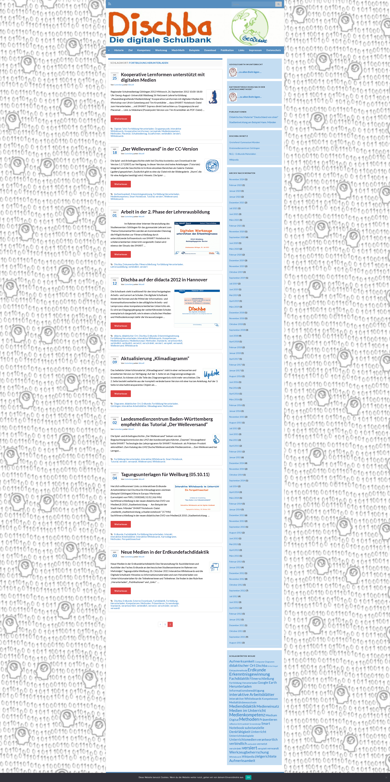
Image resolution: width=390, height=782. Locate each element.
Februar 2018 (235, 347)
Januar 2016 (235, 411)
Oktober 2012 (236, 584)
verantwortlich (175, 340)
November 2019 (237, 266)
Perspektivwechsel (131, 539)
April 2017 (234, 359)
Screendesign (172, 603)
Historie (119, 50)
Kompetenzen (169, 338)
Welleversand (171, 196)
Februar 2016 (235, 405)
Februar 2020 (235, 254)
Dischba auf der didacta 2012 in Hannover (164, 279)
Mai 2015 (233, 440)
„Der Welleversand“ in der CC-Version (159, 148)
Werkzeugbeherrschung (249, 752)
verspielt (168, 343)
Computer (260, 661)
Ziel (130, 50)
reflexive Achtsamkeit (239, 724)
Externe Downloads (142, 601)
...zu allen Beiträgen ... (249, 71)
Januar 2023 (235, 191)
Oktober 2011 (236, 631)
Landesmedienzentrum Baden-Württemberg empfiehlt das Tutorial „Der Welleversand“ (167, 421)
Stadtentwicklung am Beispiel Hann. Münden (252, 122)
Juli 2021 (233, 208)
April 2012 (234, 608)
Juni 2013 (233, 538)
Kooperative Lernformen (136, 131)
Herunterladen (240, 686)
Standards (162, 340)
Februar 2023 (235, 185)
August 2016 (235, 376)
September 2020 (237, 237)
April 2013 (234, 550)
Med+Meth (178, 50)
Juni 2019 (233, 289)
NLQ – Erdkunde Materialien (242, 154)
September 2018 (237, 330)
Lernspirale (155, 131)
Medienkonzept (137, 340)
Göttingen (116, 406)
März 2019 (234, 306)
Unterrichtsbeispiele (241, 735)
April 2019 (234, 301)
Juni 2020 (233, 243)
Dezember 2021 (236, 202)
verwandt (178, 343)
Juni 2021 (233, 214)
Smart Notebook (138, 196)
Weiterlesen (120, 118)
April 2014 (234, 492)
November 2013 (237, 521)
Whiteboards (117, 136)
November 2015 (237, 416)
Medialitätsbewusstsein (243, 702)
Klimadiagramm (154, 406)
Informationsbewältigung (246, 690)
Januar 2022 (235, 196)
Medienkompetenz (171, 131)
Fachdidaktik (130, 534)
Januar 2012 (235, 619)
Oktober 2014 (236, 474)
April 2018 (234, 341)
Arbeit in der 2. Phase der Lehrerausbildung (165, 211)
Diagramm (119, 403)
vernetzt (137, 343)
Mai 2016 (233, 388)
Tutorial (151, 196)
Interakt (168, 534)
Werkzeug (161, 50)
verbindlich (166, 133)
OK (248, 777)
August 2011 (235, 642)
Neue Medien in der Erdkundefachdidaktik (165, 552)
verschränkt (148, 343)
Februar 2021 (235, 225)
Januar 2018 (235, 353)
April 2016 (234, 393)
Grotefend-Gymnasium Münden (244, 142)
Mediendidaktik (242, 706)
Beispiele (194, 50)
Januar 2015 (235, 457)
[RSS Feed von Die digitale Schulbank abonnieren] (109, 3)
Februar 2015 (235, 451)
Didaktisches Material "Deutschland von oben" (253, 117)
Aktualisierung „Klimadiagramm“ (155, 358)
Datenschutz (273, 50)
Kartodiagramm (168, 536)
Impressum (255, 50)
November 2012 (237, 579)
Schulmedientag (139, 133)
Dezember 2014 (236, 463)
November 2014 (237, 469)
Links (241, 50)
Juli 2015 (233, 428)
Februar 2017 (235, 364)
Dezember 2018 (236, 312)
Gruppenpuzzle (162, 128)
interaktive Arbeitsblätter (134, 406)
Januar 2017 (235, 370)
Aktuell (131, 85)
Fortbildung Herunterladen (141, 128)
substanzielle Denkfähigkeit (246, 730)
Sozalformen (154, 133)
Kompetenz (144, 50)
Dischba (118, 264)
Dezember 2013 (236, 515)
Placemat (126, 133)
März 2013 (234, 555)
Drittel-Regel (273, 666)
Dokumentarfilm (130, 264)
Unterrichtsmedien (243, 739)
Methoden (116, 133)
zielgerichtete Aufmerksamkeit (253, 758)
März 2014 (234, 498)
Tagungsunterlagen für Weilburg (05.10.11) (165, 474)
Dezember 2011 (236, 625)
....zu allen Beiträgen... (249, 96)
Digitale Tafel (120, 128)
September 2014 (237, 480)
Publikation (227, 50)
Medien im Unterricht (247, 710)
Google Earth (267, 682)
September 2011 (237, 637)
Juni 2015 (233, 434)
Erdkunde (152, 336)
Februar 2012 (235, 613)
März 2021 (234, 220)
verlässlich (127, 343)
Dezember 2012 (236, 573)
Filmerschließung (147, 264)
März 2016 (234, 399)
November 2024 (237, 179)
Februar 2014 (235, 503)
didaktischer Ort (130, 336)
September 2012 (237, 590)
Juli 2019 (233, 283)
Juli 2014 (233, 486)
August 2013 (235, 532)
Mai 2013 (233, 544)
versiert (177, 133)
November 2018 (237, 318)
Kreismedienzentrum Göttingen (244, 148)
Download (210, 50)
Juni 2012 (233, 602)
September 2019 (237, 277)
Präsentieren (158, 603)
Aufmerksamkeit (122, 194)
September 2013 (237, 526)
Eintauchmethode (238, 670)
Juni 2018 (233, 335)
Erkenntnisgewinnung (141, 194)
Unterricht (258, 732)
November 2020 (237, 231)
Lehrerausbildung (119, 266)
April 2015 (234, 445)
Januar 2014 (235, 509)
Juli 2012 (233, 596)
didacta (117, 336)
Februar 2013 (235, 561)
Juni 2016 (233, 382)
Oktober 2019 (236, 272)
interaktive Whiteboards (149, 338)
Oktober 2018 (236, 324)
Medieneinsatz (268, 706)
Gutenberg (118, 85)
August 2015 (235, 422)
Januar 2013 (235, 567)
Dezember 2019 (236, 260)
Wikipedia (234, 159)
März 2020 (234, 249)
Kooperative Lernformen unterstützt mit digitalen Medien (163, 77)
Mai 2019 (233, 295)
